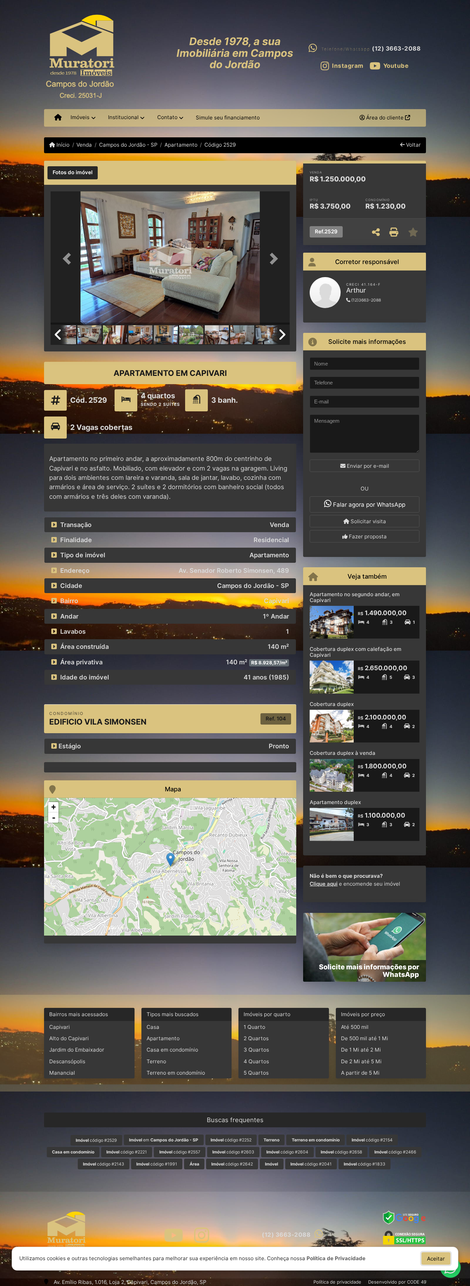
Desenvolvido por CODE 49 (397, 1282)
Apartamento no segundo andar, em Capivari (354, 597)
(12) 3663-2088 (396, 48)
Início (62, 144)
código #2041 (311, 1164)
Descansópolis (67, 1061)
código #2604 (287, 1152)
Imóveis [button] (80, 117)
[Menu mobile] (58, 118)
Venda (84, 144)
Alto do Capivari (69, 1038)
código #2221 (126, 1152)
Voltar (413, 144)
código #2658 (341, 1152)
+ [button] (53, 807)
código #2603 (233, 1152)
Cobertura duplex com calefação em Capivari (355, 652)
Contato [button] (167, 117)
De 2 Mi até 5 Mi (361, 1061)
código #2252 (231, 1139)
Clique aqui (324, 884)
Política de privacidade (337, 1282)
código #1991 (156, 1164)
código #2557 (179, 1152)
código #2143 (103, 1164)
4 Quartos (256, 1061)
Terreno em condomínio (176, 1072)
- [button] (53, 817)
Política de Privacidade (336, 1258)
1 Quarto (254, 1027)
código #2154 (372, 1139)
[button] (68, 258)
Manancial (62, 1072)
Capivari (59, 1027)
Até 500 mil (354, 1027)
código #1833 (364, 1164)
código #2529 (96, 1140)
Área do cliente (385, 117)
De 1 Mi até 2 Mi (361, 1049)
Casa (153, 1027)
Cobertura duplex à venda (342, 753)
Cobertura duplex (332, 704)
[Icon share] (173, 1234)
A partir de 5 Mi (360, 1072)
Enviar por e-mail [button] (367, 466)
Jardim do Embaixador (76, 1049)
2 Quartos (256, 1038)
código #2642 (232, 1164)
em (163, 1139)
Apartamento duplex (335, 802)
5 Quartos (256, 1072)
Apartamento (180, 144)
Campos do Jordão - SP (128, 144)
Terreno (156, 1061)
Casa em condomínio (172, 1049)
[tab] (72, 172)
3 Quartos (256, 1049)
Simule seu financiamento (228, 117)
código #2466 (395, 1152)
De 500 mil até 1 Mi (364, 1038)
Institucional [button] (123, 117)
